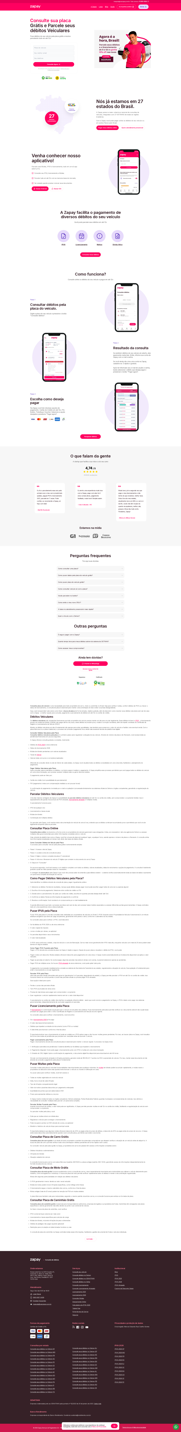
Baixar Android (41, 189)
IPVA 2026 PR (119, 1356)
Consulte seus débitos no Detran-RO (84, 1385)
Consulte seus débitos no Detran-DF (42, 1349)
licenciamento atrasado (77, 800)
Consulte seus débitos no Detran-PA (42, 1382)
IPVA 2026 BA (119, 1371)
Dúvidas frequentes (39, 1301)
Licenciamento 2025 (79, 1292)
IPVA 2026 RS (119, 1360)
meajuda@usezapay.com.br (42, 1304)
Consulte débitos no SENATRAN (83, 1278)
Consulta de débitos (52, 1260)
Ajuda (112, 7)
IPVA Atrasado (120, 1285)
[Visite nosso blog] (73, 1327)
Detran (39, 755)
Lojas (101, 7)
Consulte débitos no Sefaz (81, 1282)
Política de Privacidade (99, 1426)
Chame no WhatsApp (91, 664)
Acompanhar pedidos (125, 7)
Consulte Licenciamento (80, 1285)
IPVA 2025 (118, 1278)
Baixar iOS (57, 189)
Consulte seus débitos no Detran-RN (84, 1358)
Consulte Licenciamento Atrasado (83, 1288)
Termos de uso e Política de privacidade (58, 69)
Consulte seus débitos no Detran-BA (84, 1361)
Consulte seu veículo (79, 1272)
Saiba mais (97, 1404)
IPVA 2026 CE (119, 1378)
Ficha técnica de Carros (80, 1312)
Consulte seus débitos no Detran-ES (84, 1365)
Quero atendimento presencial (132, 128)
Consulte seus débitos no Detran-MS (84, 1378)
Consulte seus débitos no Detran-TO (42, 1392)
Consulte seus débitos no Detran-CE (42, 1365)
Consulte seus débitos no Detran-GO (42, 1375)
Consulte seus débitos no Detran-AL (84, 1371)
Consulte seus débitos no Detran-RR (42, 1389)
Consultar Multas (78, 1298)
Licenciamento (81, 245)
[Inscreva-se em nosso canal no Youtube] (86, 1327)
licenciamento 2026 (40, 1020)
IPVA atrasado (63, 963)
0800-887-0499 (38, 1297)
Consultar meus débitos (90, 255)
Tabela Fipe (76, 1308)
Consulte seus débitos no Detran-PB (84, 1381)
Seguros (75, 1315)
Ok (114, 1426)
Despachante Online (79, 1302)
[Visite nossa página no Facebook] (77, 1327)
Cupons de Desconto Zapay (124, 1288)
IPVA (63, 245)
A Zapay (94, 7)
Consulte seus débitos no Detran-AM (84, 1368)
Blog (106, 7)
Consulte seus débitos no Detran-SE (84, 1388)
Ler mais (89, 1239)
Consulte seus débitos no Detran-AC (42, 1372)
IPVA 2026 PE (119, 1382)
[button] (90, 568)
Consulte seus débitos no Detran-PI (42, 1385)
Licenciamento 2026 (79, 1295)
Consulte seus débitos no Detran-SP (84, 1351)
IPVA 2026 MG (120, 1353)
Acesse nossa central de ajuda (90, 669)
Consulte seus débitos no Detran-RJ (84, 1348)
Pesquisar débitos (90, 437)
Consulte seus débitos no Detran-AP (42, 1369)
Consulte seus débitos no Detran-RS (84, 1355)
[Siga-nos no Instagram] (82, 1327)
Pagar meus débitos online (107, 128)
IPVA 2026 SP (119, 1349)
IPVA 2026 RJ (119, 1364)
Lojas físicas (37, 1294)
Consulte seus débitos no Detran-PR (42, 1355)
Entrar (142, 7)
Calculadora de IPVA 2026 (81, 1305)
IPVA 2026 (41, 745)
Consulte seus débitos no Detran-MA (84, 1375)
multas (101, 1068)
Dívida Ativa (117, 245)
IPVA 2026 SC (119, 1367)
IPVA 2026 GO (119, 1375)
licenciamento (36, 1010)
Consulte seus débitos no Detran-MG (42, 1352)
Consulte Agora (52, 64)
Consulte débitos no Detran (81, 1275)
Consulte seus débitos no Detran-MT (42, 1379)
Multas (99, 245)
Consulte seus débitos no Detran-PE (42, 1362)
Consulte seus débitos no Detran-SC (42, 1359)
